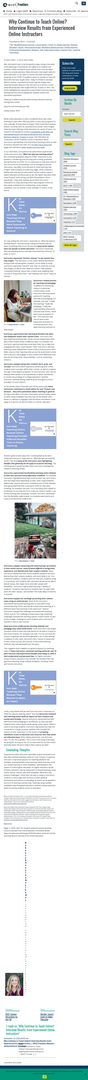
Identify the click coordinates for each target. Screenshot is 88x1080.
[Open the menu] (84, 3)
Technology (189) (70, 214)
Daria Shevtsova (23, 561)
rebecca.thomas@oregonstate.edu (15, 804)
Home (8, 11)
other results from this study (33, 147)
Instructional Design (32, 47)
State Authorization (52, 50)
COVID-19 (52, 45)
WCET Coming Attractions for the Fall (11, 1017)
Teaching (76, 50)
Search (72, 120)
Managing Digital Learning (52, 47)
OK (45, 1077)
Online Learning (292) (69, 180)
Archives (65, 109)
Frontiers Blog (54, 11)
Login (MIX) (22, 11)
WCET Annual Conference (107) (70, 238)
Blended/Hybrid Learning (24, 45)
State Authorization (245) (71, 190)
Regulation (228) (69, 203)
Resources (37, 11)
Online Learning (70, 47)
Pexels (22, 324)
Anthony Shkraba (13, 324)
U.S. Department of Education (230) (71, 197)
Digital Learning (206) (69, 208)
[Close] (85, 1074)
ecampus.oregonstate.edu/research (16, 820)
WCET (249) (67, 185)
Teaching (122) (69, 222)
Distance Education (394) (71, 160)
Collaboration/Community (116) (73, 227)
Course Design (41, 45)
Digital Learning (63, 45)
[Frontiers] (15, 5)
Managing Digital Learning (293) (70, 173)
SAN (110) (67, 232)
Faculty (21, 47)
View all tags (70, 245)
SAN (41, 50)
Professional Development (20, 50)
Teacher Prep (66, 50)
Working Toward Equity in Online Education (46, 1017)
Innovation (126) (69, 218)
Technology (14, 52)
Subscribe (71, 11)
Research (35, 50)
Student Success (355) (69, 166)
